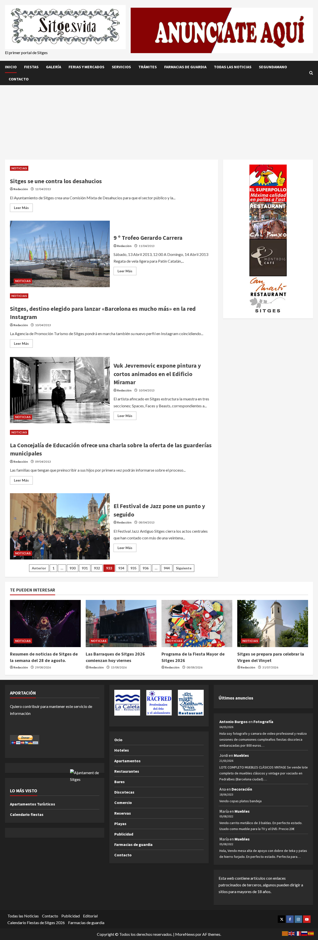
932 (97, 568)
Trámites (147, 66)
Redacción (20, 189)
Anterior (39, 568)
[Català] (285, 933)
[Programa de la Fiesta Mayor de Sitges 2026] (196, 623)
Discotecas (124, 792)
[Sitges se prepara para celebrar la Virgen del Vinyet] (272, 623)
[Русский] (304, 933)
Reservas (122, 813)
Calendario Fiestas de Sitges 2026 (36, 922)
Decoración (242, 789)
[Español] (311, 933)
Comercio (123, 802)
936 (146, 568)
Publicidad (123, 834)
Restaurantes (126, 771)
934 (121, 568)
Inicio (11, 66)
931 (85, 568)
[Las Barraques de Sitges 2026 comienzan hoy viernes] (121, 623)
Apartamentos (127, 760)
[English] (291, 933)
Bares (119, 781)
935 (133, 568)
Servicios (121, 66)
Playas (120, 823)
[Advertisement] (159, 122)
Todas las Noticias (232, 66)
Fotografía (263, 721)
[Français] (298, 933)
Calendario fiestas (26, 814)
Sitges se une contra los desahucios (56, 181)
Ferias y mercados (86, 66)
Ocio (118, 739)
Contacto (19, 78)
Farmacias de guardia (185, 66)
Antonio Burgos (233, 721)
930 (73, 568)
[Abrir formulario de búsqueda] (311, 73)
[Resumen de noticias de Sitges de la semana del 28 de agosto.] (45, 623)
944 (167, 568)
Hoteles (121, 750)
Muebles (241, 755)
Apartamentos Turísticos (32, 803)
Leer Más (23, 208)
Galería (53, 66)
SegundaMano (273, 66)
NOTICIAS (19, 168)
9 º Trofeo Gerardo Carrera (60, 254)
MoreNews (185, 934)
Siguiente (184, 568)
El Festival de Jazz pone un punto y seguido (60, 526)
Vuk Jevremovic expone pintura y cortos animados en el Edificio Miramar (60, 390)
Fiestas (31, 66)
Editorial (90, 915)
